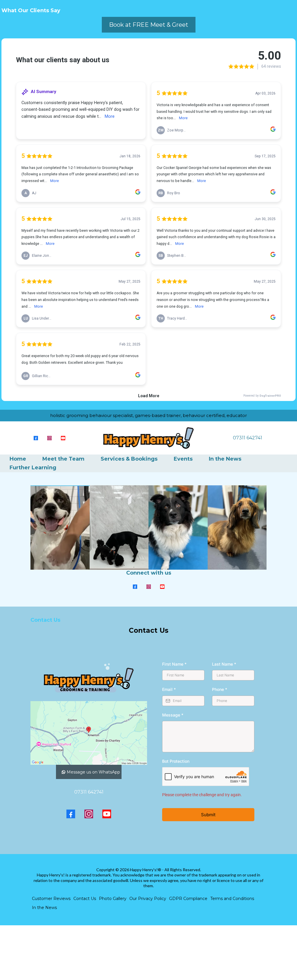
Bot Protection (175, 761)
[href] (88, 733)
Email (169, 689)
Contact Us (84, 898)
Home (18, 459)
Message (172, 714)
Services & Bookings (129, 459)
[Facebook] (36, 438)
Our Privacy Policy (147, 898)
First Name (174, 664)
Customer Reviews (51, 898)
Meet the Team (63, 459)
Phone (219, 689)
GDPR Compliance (188, 898)
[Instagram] (49, 438)
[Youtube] (63, 438)
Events (183, 459)
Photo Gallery (112, 898)
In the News (225, 459)
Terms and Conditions (232, 898)
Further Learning (33, 467)
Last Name (224, 664)
